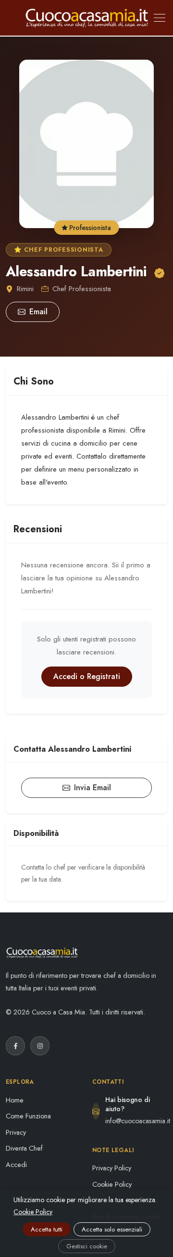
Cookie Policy (112, 1184)
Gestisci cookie (86, 1246)
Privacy (16, 1132)
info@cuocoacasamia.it (137, 1121)
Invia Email (92, 787)
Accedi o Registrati (86, 676)
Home (15, 1100)
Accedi (16, 1164)
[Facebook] (15, 1045)
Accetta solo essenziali (112, 1229)
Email (38, 311)
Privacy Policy (111, 1168)
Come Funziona (28, 1116)
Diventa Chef (24, 1148)
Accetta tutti (46, 1229)
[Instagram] (39, 1045)
